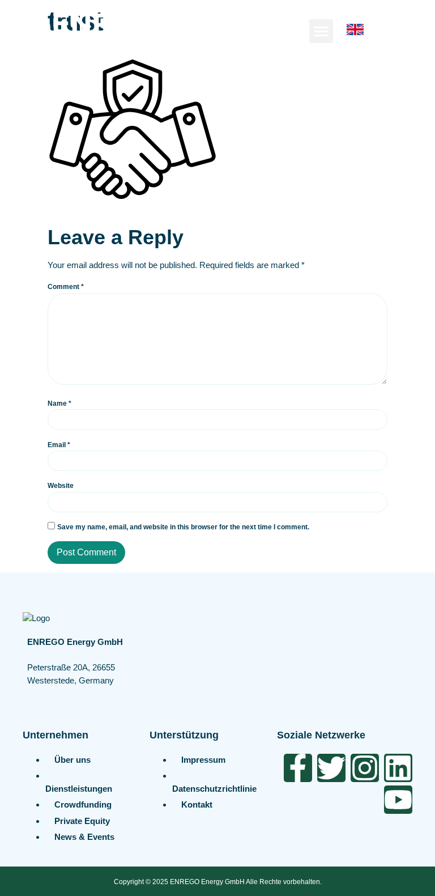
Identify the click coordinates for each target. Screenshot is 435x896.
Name (59, 403)
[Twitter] (331, 768)
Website (61, 486)
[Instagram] (365, 768)
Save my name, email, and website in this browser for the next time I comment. (183, 527)
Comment (66, 287)
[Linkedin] (398, 768)
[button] (321, 31)
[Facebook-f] (298, 768)
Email (59, 445)
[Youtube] (398, 799)
